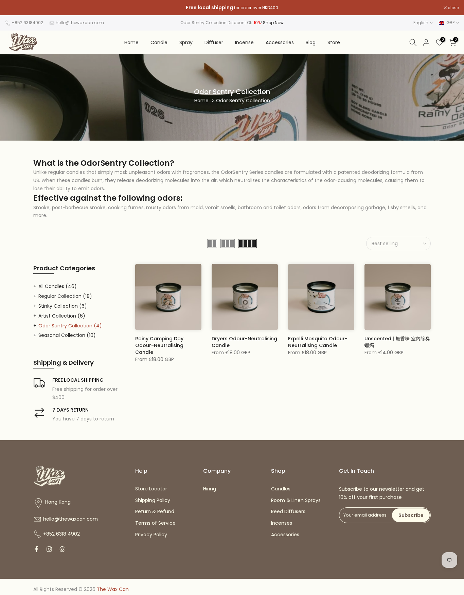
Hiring (209, 488)
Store (333, 42)
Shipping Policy (152, 500)
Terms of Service (155, 523)
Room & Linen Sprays (296, 500)
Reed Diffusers (288, 511)
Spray (186, 42)
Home (131, 42)
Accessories (280, 42)
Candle (158, 42)
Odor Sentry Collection (70, 325)
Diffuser (213, 42)
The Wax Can (113, 589)
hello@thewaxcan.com (80, 22)
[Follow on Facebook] (36, 549)
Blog (311, 42)
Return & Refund (154, 511)
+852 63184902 (27, 22)
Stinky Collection (62, 306)
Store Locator (151, 488)
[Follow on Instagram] (49, 549)
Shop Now (273, 22)
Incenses (281, 523)
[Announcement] (232, 8)
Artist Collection (61, 315)
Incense (244, 42)
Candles (280, 488)
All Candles (57, 286)
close (14, 8)
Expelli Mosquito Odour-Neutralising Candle (317, 342)
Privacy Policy (151, 534)
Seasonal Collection (67, 335)
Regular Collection (65, 296)
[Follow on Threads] (62, 549)
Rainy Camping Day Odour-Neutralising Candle (159, 345)
